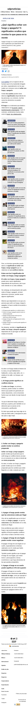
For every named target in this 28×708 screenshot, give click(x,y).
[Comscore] (14, 646)
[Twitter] (5, 71)
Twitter (3, 698)
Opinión (25, 11)
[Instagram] (16, 639)
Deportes (3, 673)
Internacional (19, 11)
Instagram (3, 702)
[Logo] (14, 9)
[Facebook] (2, 71)
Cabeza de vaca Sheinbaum (9, 14)
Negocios (4, 677)
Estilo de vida (4, 669)
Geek (2, 688)
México (13, 11)
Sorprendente (5, 681)
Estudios (3, 20)
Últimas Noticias (6, 11)
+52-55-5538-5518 (18, 653)
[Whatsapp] (8, 71)
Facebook (3, 694)
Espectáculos (5, 684)
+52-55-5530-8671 (18, 657)
